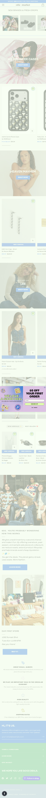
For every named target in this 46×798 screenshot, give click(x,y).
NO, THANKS (34, 407)
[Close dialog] (44, 387)
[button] (4, 793)
